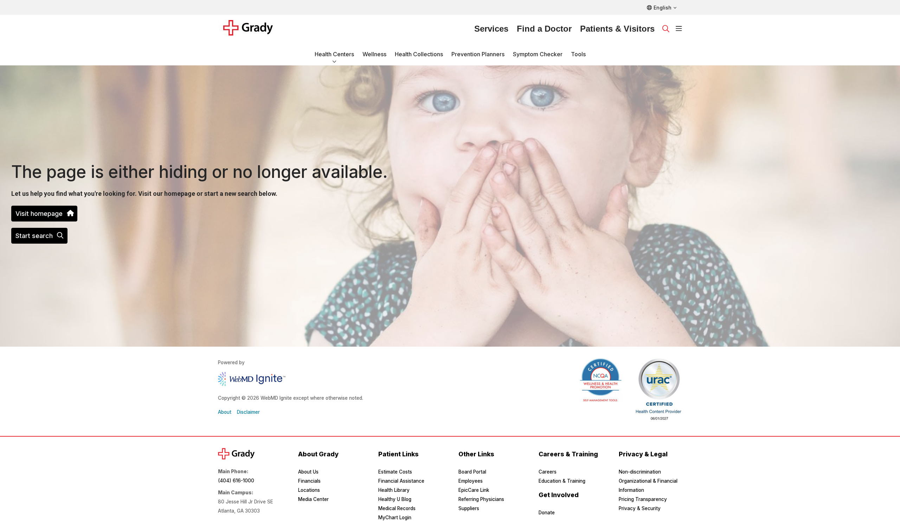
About (224, 412)
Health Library (394, 490)
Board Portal (472, 472)
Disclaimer (248, 412)
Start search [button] (34, 235)
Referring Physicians (481, 499)
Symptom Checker (537, 54)
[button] (679, 28)
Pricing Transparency (643, 499)
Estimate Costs (395, 472)
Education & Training (562, 481)
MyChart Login (394, 517)
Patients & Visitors (617, 28)
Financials (309, 481)
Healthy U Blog (394, 499)
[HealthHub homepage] (252, 29)
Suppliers (468, 508)
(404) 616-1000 (236, 480)
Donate (547, 512)
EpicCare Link (473, 490)
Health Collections (419, 54)
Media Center (313, 499)
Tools (578, 54)
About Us (308, 472)
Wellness (374, 54)
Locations (309, 490)
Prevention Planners (477, 54)
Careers (548, 472)
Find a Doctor (544, 28)
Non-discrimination (640, 472)
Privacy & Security (640, 508)
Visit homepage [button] (39, 213)
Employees (470, 481)
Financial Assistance (401, 481)
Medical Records (397, 508)
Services (491, 28)
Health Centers (334, 54)
